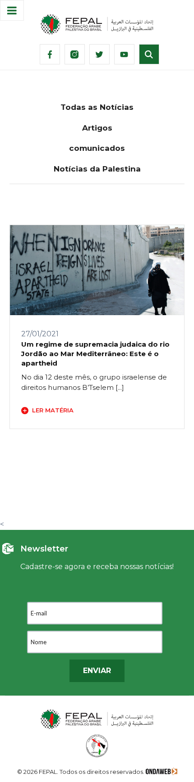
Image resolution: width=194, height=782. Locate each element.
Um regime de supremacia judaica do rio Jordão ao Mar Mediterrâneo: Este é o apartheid (95, 353)
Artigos (97, 127)
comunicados (97, 148)
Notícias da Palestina (97, 168)
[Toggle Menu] (11, 10)
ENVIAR (97, 670)
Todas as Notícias (97, 107)
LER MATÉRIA (53, 410)
